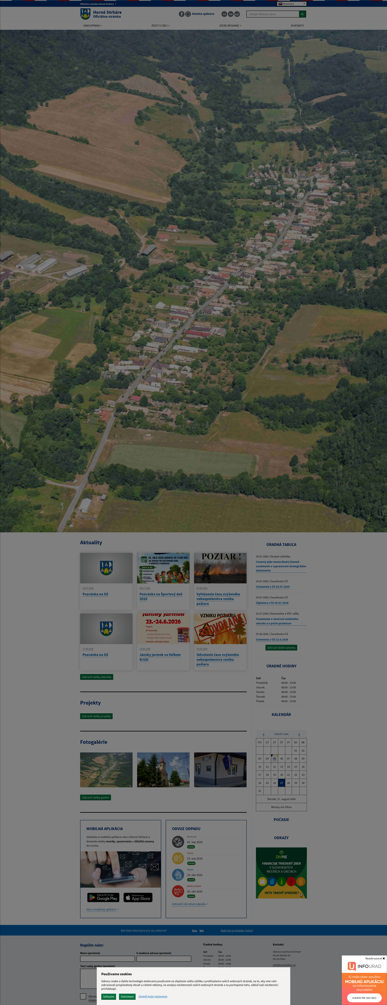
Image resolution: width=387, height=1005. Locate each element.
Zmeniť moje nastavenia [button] (152, 996)
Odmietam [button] (127, 996)
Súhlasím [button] (108, 996)
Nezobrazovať (374, 958)
